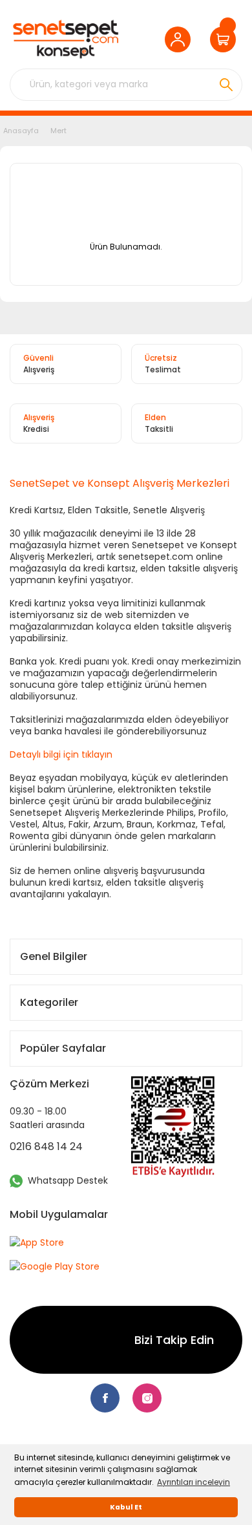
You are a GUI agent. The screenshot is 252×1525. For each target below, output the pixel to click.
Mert (58, 130)
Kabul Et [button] (126, 1507)
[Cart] (226, 39)
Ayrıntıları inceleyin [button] (193, 1482)
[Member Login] (181, 39)
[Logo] (65, 39)
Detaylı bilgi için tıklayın (61, 754)
